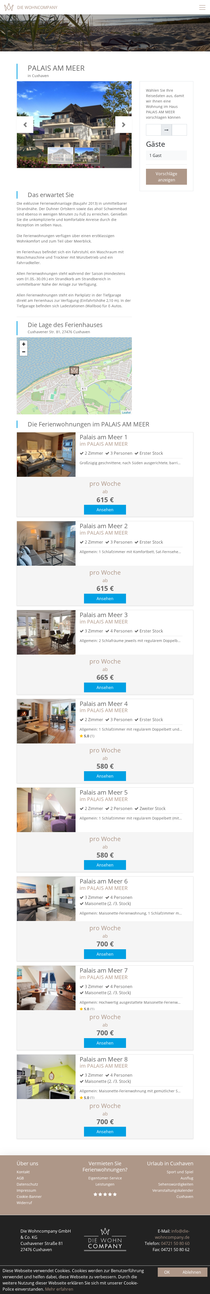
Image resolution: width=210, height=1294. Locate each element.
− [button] (23, 352)
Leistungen (105, 1184)
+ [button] (23, 344)
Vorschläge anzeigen (166, 177)
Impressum (26, 1190)
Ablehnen (192, 1272)
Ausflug (187, 1178)
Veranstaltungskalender (172, 1190)
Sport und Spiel (180, 1171)
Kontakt (23, 1171)
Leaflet (126, 412)
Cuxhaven (184, 1196)
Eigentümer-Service (105, 1178)
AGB (20, 1178)
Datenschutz (27, 1184)
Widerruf (24, 1202)
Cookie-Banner (29, 1196)
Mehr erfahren (58, 1289)
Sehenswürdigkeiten (175, 1184)
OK (167, 1272)
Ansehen (105, 510)
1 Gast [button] (155, 155)
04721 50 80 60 (175, 1243)
